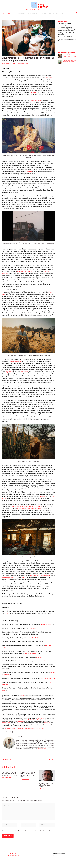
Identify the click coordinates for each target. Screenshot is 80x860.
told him (29, 171)
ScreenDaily (33, 628)
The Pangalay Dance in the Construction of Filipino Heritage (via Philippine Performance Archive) (67, 29)
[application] (25, 13)
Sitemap (69, 855)
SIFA (42, 728)
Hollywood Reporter (47, 624)
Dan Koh (19, 737)
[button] (76, 13)
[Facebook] (3, 13)
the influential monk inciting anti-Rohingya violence (27, 506)
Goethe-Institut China (48, 678)
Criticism (8, 728)
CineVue (38, 657)
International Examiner (32, 653)
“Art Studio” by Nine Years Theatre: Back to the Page (70, 55)
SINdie (4, 690)
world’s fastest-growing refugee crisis (29, 508)
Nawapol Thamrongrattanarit (8, 707)
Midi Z (22, 695)
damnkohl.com (42, 749)
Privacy (64, 855)
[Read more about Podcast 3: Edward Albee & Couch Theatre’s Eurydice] (47, 775)
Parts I (8, 613)
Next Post (51, 759)
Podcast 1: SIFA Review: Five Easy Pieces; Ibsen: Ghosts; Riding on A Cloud (9, 773)
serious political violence (25, 271)
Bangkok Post (33, 638)
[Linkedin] (6, 13)
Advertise (61, 855)
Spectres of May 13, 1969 (65, 37)
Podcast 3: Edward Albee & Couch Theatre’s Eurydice (46, 785)
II (13, 613)
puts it (8, 584)
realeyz (44, 661)
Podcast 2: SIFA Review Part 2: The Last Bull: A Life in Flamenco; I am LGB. (27, 774)
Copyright (56, 855)
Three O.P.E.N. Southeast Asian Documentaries (69, 61)
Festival (13, 728)
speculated (33, 92)
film (17, 728)
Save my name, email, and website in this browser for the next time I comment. (27, 831)
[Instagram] (9, 13)
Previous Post (7, 759)
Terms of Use (50, 855)
